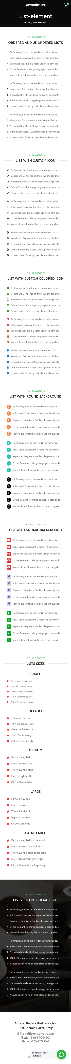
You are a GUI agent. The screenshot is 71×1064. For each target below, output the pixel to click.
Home (27, 22)
